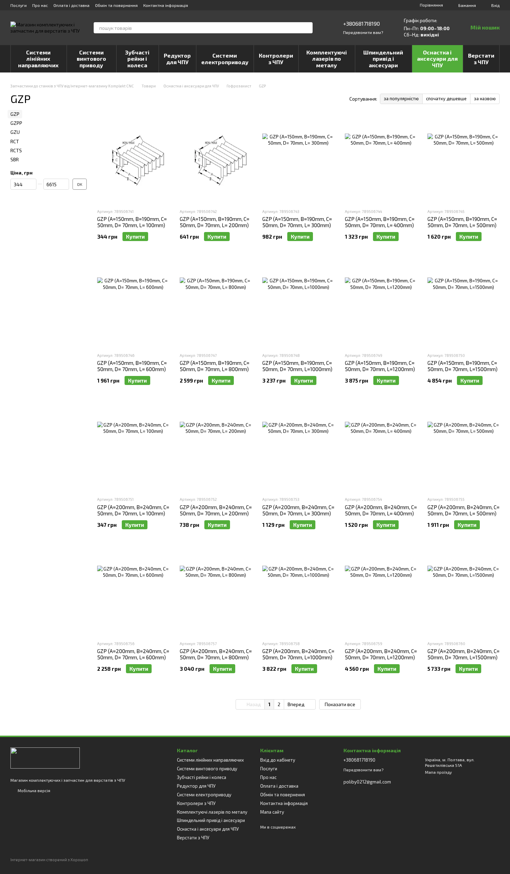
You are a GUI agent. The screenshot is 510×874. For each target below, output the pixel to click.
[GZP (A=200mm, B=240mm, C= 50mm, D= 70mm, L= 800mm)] (216, 591)
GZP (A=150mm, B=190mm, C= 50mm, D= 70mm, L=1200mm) (380, 366)
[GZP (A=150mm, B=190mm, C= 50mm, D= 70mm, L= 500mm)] (463, 159)
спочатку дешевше (446, 98)
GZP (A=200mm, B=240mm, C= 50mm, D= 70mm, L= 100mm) (133, 510)
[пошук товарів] (307, 27)
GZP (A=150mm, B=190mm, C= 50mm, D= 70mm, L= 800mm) (214, 366)
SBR (14, 159)
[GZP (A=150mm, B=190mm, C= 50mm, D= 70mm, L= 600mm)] (133, 303)
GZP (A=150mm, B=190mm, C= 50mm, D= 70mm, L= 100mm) (132, 222)
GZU (15, 132)
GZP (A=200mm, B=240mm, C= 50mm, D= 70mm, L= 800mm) (216, 654)
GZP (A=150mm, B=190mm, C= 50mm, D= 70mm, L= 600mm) (132, 366)
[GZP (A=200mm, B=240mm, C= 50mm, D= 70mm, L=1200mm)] (381, 591)
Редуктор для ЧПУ (177, 58)
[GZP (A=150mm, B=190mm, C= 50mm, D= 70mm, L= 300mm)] (298, 159)
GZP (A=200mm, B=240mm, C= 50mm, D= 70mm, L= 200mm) (216, 510)
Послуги (18, 5)
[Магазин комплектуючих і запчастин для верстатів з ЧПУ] (45, 757)
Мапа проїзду (438, 772)
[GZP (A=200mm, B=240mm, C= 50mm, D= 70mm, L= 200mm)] (216, 447)
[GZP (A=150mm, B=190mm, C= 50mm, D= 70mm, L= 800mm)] (216, 303)
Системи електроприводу (224, 58)
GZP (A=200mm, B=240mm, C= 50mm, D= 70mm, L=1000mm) (298, 654)
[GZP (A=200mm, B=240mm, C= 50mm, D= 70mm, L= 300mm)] (298, 447)
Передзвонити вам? (363, 32)
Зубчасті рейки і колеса (137, 58)
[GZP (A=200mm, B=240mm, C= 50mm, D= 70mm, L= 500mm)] (463, 447)
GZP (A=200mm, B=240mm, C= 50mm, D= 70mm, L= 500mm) (463, 510)
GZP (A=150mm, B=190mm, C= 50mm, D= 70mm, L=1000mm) (297, 366)
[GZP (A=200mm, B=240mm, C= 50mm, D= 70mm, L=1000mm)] (298, 591)
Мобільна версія (33, 790)
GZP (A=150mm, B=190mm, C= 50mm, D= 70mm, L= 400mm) (380, 222)
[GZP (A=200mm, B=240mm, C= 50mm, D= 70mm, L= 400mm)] (381, 447)
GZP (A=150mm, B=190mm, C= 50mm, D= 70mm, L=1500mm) (462, 366)
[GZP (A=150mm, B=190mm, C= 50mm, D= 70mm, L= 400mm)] (381, 159)
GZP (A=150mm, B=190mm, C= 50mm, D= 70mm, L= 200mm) (214, 222)
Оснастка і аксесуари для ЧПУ (437, 58)
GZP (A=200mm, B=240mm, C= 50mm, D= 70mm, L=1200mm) (381, 654)
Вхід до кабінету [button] (277, 760)
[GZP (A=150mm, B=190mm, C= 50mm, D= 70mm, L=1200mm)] (381, 303)
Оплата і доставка (71, 5)
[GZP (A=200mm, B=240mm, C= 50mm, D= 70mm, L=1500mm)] (463, 591)
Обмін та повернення (116, 5)
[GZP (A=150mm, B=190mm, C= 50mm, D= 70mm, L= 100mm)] (133, 159)
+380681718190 (361, 23)
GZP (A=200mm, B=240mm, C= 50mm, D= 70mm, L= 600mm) (133, 654)
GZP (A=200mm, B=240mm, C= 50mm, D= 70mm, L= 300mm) (298, 510)
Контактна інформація (165, 5)
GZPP (16, 123)
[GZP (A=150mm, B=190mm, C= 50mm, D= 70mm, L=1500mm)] (463, 303)
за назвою (485, 98)
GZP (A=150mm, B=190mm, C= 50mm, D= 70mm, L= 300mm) (297, 222)
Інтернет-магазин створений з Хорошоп (49, 859)
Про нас (40, 5)
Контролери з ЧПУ (276, 58)
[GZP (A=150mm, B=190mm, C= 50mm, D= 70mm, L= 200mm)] (216, 159)
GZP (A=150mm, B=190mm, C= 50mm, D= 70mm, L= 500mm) (462, 222)
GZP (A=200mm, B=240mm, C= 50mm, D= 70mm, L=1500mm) (463, 654)
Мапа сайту (272, 812)
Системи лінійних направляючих (38, 58)
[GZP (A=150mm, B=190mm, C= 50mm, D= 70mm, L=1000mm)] (298, 303)
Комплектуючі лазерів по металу (326, 58)
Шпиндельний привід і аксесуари (383, 58)
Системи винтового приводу (91, 58)
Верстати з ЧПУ (481, 58)
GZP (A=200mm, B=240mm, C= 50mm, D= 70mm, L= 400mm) (381, 510)
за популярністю (401, 98)
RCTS (16, 150)
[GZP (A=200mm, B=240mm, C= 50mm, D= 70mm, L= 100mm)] (133, 447)
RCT (14, 141)
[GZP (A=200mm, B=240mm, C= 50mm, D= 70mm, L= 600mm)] (133, 591)
